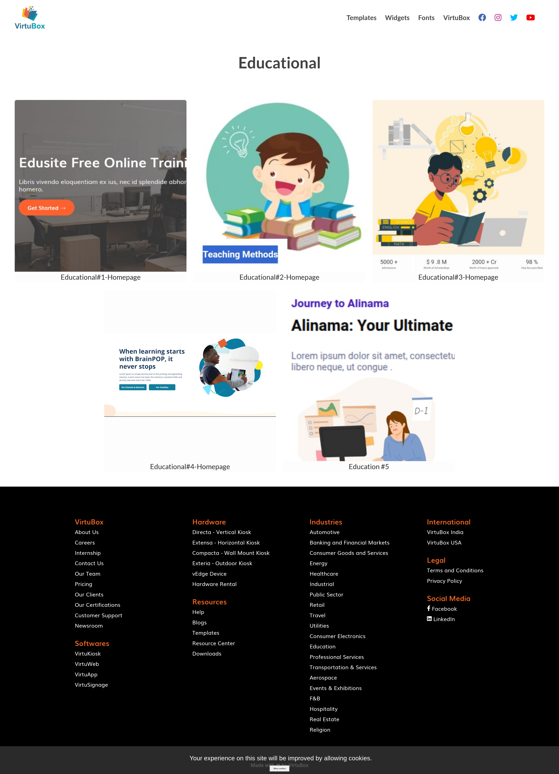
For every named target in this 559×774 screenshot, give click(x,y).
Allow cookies (279, 768)
